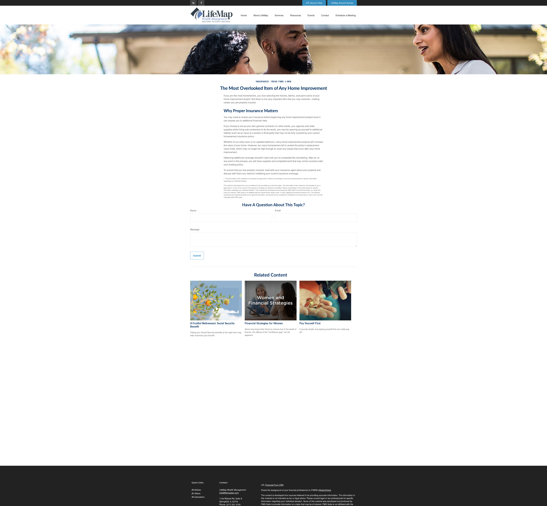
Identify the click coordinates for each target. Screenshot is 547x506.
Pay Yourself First (310, 323)
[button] (244, 15)
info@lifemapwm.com (229, 492)
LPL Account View (314, 2)
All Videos (196, 493)
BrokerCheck (325, 490)
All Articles (196, 489)
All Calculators (198, 496)
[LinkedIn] (193, 3)
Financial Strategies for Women (264, 323)
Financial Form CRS (274, 485)
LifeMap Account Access (342, 2)
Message (194, 229)
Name (193, 210)
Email (278, 210)
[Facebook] (201, 3)
